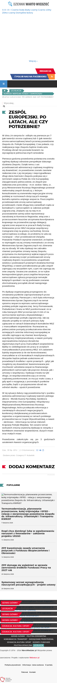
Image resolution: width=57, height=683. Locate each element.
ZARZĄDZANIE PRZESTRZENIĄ (41, 639)
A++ (9, 10)
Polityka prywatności (13, 665)
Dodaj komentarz (32, 467)
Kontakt (32, 672)
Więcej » (33, 61)
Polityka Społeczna (23, 645)
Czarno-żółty (44, 10)
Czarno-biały (17, 10)
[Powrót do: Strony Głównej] (4, 90)
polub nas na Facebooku (31, 77)
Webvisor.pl (34, 658)
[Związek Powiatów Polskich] (6, 679)
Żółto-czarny (8, 13)
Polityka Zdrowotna (36, 636)
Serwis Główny (18, 636)
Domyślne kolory (24, 13)
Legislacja (7, 609)
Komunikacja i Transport (15, 639)
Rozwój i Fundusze (41, 642)
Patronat (24, 672)
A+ (5, 10)
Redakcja (45, 71)
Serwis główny (10, 603)
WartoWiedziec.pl (29, 650)
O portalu (48, 665)
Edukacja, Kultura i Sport (15, 626)
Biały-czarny (31, 10)
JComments (51, 475)
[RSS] (52, 76)
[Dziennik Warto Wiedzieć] (28, 3)
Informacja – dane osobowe (33, 665)
